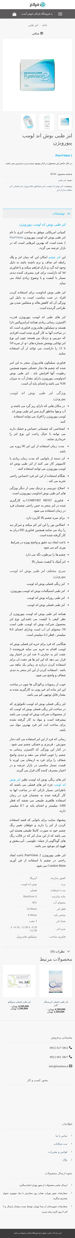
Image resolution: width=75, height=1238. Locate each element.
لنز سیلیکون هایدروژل (34, 186)
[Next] (6, 75)
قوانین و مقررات (57, 1151)
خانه (44, 25)
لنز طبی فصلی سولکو (19, 1002)
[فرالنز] (37, 4)
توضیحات (58, 213)
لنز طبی (33, 25)
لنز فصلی (18, 186)
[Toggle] (68, 213)
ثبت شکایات (60, 1143)
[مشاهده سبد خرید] (14, 14)
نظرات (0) (58, 951)
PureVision (16, 237)
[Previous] (65, 75)
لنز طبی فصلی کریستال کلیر (56, 1003)
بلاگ (64, 1160)
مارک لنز (61, 190)
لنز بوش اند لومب (54, 186)
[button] (60, 14)
